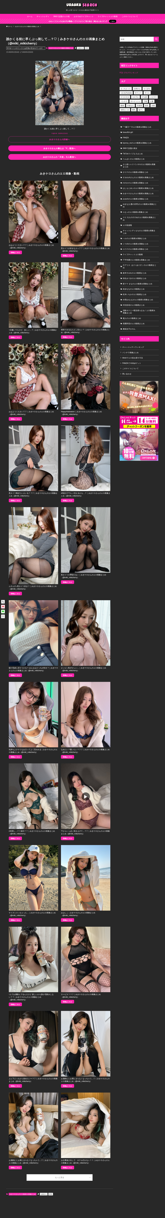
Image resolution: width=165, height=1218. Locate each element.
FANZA (126, 137)
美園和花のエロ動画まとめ (134, 323)
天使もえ (130, 105)
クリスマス (125, 97)
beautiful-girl (128, 132)
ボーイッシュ (135, 101)
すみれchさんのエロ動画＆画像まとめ (138, 177)
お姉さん (80, 48)
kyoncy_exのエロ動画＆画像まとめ (137, 142)
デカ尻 (144, 97)
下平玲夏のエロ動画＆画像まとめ (136, 259)
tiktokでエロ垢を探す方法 (132, 357)
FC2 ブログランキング (129, 72)
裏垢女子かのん (129, 329)
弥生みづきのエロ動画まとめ (134, 278)
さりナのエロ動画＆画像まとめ (135, 172)
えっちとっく (126, 88)
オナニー (138, 93)
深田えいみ (125, 109)
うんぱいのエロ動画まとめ (134, 159)
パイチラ (153, 97)
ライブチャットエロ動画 (133, 254)
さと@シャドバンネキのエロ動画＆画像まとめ (139, 165)
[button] (3, 602)
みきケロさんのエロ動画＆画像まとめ (61, 48)
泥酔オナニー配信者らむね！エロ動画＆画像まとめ (139, 311)
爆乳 (133, 109)
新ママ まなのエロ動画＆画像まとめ (137, 283)
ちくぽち (147, 88)
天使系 (139, 105)
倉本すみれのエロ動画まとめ (134, 273)
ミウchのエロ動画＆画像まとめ (135, 243)
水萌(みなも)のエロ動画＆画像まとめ (138, 299)
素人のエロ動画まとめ (132, 318)
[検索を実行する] (156, 39)
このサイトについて (130, 368)
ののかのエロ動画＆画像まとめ (135, 182)
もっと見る (59, 1177)
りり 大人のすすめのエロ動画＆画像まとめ (139, 218)
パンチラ (124, 101)
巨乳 (86, 48)
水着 (153, 105)
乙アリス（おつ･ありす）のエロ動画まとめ (139, 266)
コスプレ (135, 97)
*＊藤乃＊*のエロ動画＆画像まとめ (137, 127)
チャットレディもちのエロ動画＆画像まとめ (139, 231)
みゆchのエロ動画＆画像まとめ (135, 198)
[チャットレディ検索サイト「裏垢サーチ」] (82, 5)
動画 (122, 105)
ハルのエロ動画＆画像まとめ (134, 238)
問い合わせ (126, 373)
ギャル (147, 93)
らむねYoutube (126, 93)
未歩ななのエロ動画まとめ (134, 289)
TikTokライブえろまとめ (133, 153)
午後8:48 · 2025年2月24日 (59, 133)
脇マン (141, 109)
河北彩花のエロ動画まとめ (134, 305)
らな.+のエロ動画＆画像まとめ (135, 212)
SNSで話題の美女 (130, 148)
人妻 (151, 101)
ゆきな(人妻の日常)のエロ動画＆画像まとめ (140, 205)
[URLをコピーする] (3, 616)
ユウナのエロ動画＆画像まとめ (135, 249)
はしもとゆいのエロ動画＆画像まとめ (138, 188)
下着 (145, 101)
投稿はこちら (15, 252)
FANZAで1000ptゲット (131, 363)
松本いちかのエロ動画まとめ (134, 294)
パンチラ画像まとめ (130, 352)
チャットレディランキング (133, 347)
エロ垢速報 (127, 225)
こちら (112, 21)
